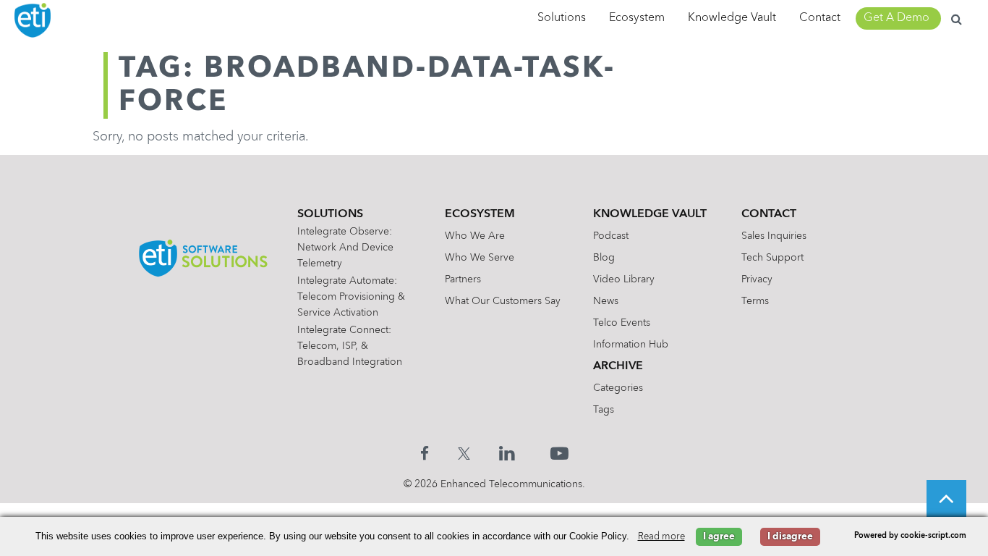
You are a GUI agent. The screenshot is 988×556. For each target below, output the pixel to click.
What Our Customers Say (503, 301)
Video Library (624, 279)
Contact (819, 18)
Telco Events (621, 323)
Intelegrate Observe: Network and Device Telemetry (345, 248)
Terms (755, 301)
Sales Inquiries (773, 236)
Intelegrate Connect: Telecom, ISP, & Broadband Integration (349, 346)
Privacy (756, 279)
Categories (618, 388)
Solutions (561, 18)
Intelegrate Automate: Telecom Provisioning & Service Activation (351, 297)
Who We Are (475, 236)
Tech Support (772, 258)
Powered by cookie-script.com (910, 536)
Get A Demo (896, 18)
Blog (604, 258)
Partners (463, 279)
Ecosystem (637, 18)
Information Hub (630, 345)
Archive (618, 366)
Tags (603, 410)
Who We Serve (479, 258)
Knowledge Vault (732, 18)
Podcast (611, 236)
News (605, 301)
